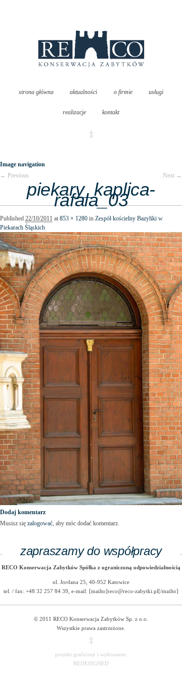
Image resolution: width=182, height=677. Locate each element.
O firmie (123, 92)
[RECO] (91, 77)
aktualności (83, 92)
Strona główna (36, 92)
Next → (172, 175)
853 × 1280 (73, 218)
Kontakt (110, 112)
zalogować (40, 523)
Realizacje (74, 112)
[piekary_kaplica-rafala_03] (91, 503)
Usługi (156, 92)
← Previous (14, 175)
